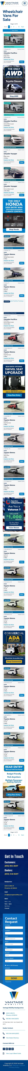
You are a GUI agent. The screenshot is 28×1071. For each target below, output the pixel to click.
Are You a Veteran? (9, 958)
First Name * (7, 925)
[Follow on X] (10, 1049)
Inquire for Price (9, 59)
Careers (22, 1065)
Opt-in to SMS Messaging (12, 965)
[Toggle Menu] (24, 3)
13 (18, 27)
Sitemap (15, 1065)
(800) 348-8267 (11, 874)
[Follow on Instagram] (12, 1049)
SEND (14, 978)
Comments (7, 968)
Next (22, 27)
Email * (6, 936)
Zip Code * (7, 952)
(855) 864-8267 (11, 866)
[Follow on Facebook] (4, 1049)
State (6, 947)
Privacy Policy (14, 1067)
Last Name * (7, 930)
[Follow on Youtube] (7, 1049)
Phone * (7, 941)
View (21, 62)
